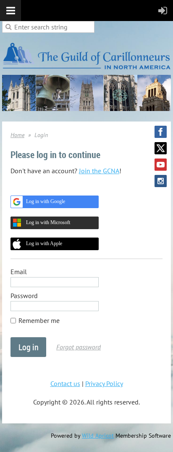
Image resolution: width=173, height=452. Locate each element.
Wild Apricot (98, 435)
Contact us (65, 383)
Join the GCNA (99, 171)
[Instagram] (161, 181)
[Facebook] (161, 132)
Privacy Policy (104, 383)
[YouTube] (161, 165)
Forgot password (78, 347)
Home (17, 135)
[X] (161, 148)
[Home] (86, 70)
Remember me (39, 320)
